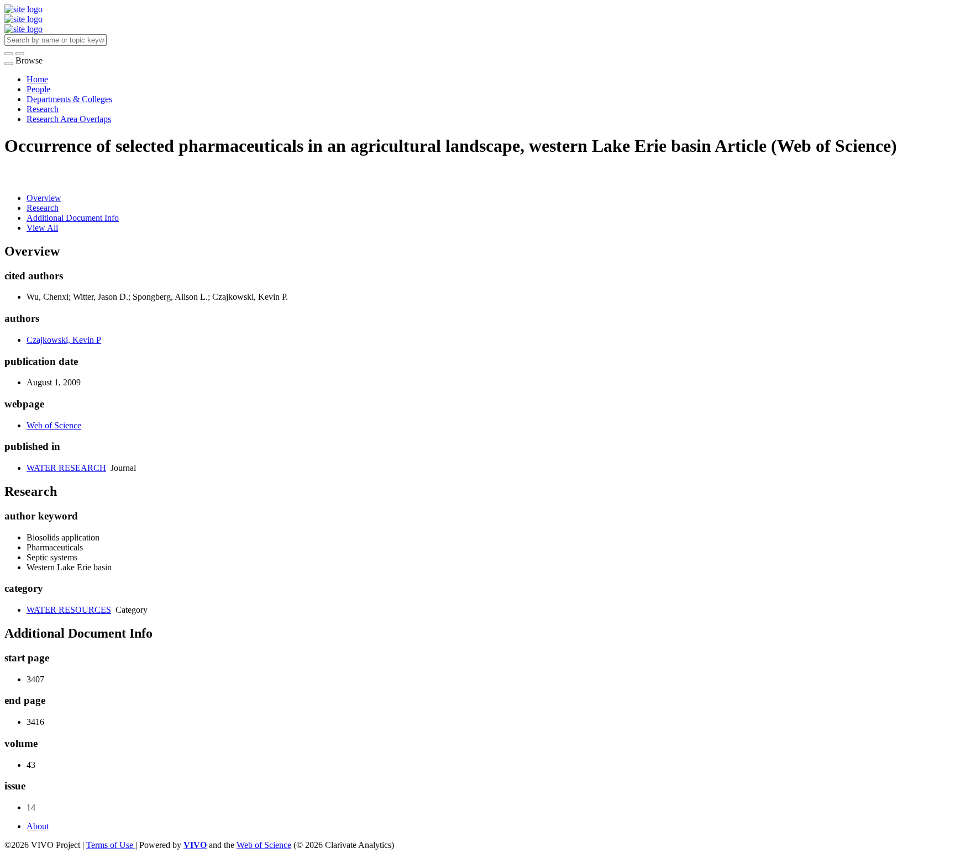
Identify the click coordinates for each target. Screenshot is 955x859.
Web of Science (54, 425)
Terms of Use (110, 845)
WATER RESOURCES (69, 609)
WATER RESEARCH (66, 468)
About (38, 826)
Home (37, 79)
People (38, 89)
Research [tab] (43, 208)
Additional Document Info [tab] (73, 217)
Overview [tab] (44, 198)
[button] (8, 53)
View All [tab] (42, 227)
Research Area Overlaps (69, 119)
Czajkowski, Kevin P (64, 339)
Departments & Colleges (69, 99)
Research (43, 109)
